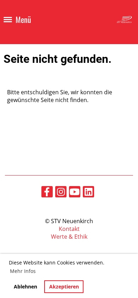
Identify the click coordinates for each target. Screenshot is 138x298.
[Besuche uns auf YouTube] (74, 193)
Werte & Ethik (69, 236)
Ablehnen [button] (25, 286)
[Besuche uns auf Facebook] (47, 193)
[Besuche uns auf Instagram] (61, 193)
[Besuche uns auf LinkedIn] (88, 193)
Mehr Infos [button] (23, 271)
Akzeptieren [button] (64, 286)
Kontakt (69, 229)
